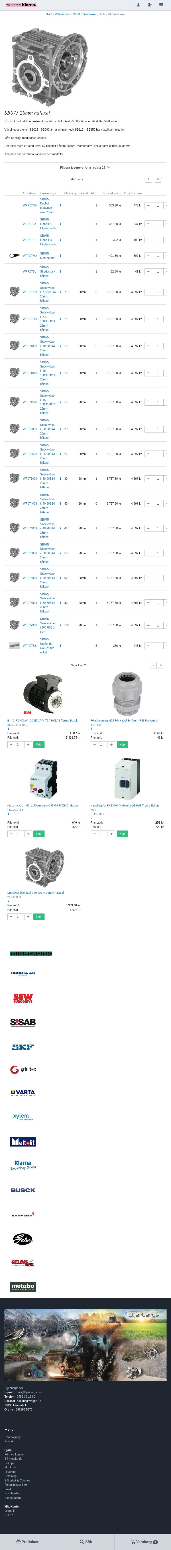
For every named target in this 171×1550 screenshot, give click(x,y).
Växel (76, 14)
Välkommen (62, 14)
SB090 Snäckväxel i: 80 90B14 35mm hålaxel (35, 892)
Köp (38, 744)
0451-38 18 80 (26, 1396)
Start (49, 14)
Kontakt (9, 1441)
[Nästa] (148, 179)
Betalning (10, 1476)
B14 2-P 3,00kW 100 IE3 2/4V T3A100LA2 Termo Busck (42, 720)
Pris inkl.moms (133, 193)
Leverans (10, 1471)
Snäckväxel (89, 14)
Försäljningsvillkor (16, 1484)
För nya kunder (14, 1454)
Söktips (9, 1463)
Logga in (9, 1510)
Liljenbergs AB (13, 1388)
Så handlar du (13, 1458)
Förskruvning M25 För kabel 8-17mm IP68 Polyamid (124, 720)
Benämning (47, 193)
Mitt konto (10, 1467)
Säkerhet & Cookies (17, 1480)
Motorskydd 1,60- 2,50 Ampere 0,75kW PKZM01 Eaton (42, 805)
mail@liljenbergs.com (29, 1392)
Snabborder (11, 1493)
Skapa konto (12, 1497)
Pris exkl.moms (112, 193)
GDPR (8, 1515)
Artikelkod (29, 193)
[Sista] (158, 179)
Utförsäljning (12, 1437)
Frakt (7, 1489)
